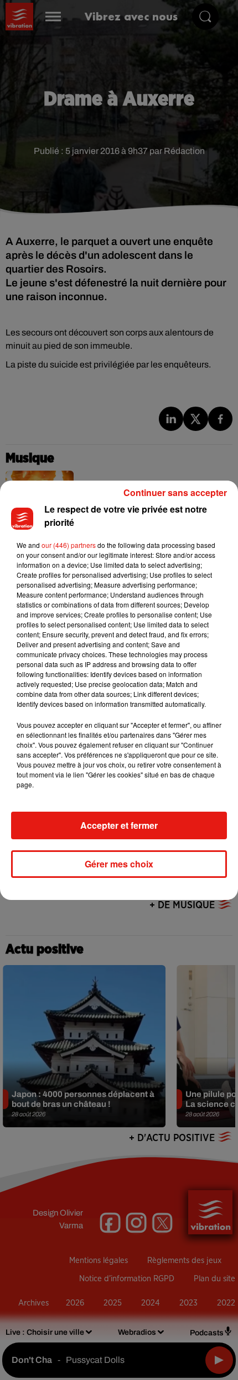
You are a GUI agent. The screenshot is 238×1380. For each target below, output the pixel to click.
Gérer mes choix (119, 863)
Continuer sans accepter (175, 492)
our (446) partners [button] (69, 545)
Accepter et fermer (119, 825)
